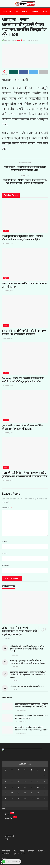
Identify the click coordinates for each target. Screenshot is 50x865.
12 (18, 787)
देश (17, 11)
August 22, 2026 (8, 243)
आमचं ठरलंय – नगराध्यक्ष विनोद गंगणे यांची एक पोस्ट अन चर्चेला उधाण (24, 285)
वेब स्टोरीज (8, 818)
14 (31, 787)
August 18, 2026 (8, 386)
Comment (7, 507)
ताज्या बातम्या (6, 11)
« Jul (3, 808)
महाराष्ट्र (24, 11)
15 (38, 787)
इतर (15, 853)
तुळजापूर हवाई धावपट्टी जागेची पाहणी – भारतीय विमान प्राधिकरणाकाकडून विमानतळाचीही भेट (22, 238)
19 (18, 792)
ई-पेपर (7, 814)
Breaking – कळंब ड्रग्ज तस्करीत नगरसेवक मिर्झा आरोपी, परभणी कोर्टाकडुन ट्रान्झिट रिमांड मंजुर (23, 380)
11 (12, 787)
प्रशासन (45, 11)
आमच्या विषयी (9, 836)
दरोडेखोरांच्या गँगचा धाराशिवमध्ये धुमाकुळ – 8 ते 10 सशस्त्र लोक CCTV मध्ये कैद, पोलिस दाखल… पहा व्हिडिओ (27, 649)
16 (44, 787)
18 (12, 792)
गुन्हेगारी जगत (6, 853)
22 (38, 792)
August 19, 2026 (8, 338)
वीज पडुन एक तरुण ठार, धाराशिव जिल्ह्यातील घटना (27, 686)
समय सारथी (18, 40)
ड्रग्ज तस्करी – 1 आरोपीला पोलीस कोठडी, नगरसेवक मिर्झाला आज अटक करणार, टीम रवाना (24, 332)
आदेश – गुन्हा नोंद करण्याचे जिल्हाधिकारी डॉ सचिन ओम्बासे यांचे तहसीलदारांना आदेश (19, 631)
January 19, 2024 (32, 40)
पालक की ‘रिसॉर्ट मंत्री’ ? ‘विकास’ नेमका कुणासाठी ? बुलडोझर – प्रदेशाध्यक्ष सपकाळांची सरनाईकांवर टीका (24, 474)
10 (5, 787)
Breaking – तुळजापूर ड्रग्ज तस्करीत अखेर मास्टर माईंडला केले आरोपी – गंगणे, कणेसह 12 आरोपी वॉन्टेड (27, 662)
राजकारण (35, 11)
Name (4, 541)
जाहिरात (22, 853)
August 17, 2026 (7, 480)
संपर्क (6, 839)
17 (5, 792)
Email (4, 553)
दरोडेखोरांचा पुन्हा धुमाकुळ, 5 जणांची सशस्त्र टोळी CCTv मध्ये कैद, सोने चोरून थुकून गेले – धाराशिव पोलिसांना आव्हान (28, 675)
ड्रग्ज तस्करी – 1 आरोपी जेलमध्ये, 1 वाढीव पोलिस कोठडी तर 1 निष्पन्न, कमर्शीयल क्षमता (22, 427)
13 (25, 787)
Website (5, 565)
